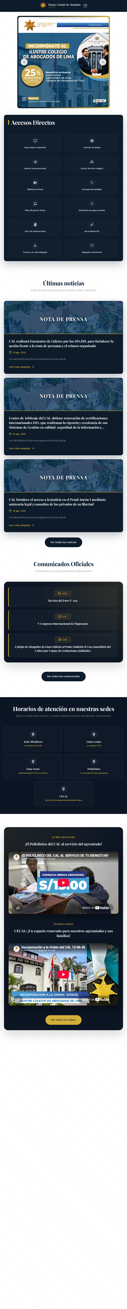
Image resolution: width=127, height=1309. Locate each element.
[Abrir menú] (85, 5)
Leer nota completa (21, 367)
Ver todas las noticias (63, 542)
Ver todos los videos (63, 1020)
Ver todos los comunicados (63, 676)
